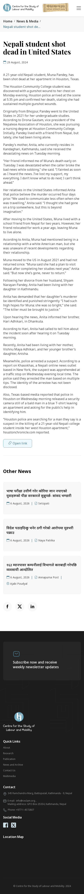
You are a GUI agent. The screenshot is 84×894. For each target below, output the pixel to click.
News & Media (27, 21)
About (6, 747)
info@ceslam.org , (26, 800)
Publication (9, 759)
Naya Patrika (46, 540)
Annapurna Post (48, 577)
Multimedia (9, 776)
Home (8, 21)
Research (8, 753)
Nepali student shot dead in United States (35, 27)
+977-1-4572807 (25, 809)
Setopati (43, 503)
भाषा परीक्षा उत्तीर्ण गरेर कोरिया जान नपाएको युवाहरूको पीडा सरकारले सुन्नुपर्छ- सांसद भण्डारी (38, 493)
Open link (20, 443)
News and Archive (13, 764)
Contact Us (9, 770)
